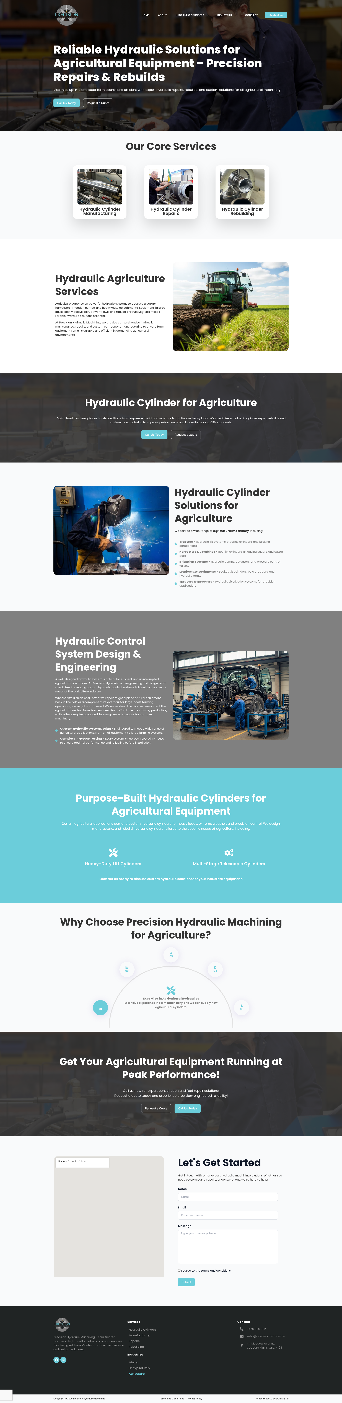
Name (182, 1189)
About (162, 15)
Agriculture (137, 1374)
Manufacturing (139, 1335)
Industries (224, 15)
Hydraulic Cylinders (190, 15)
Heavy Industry (139, 1368)
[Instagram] (63, 1360)
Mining (133, 1362)
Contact (251, 15)
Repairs (134, 1341)
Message (184, 1226)
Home (145, 15)
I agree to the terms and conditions (206, 1271)
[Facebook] (56, 1360)
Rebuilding (136, 1347)
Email (182, 1207)
